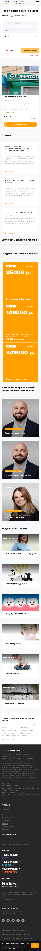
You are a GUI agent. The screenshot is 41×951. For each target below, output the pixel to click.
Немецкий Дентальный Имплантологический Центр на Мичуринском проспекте (17, 148)
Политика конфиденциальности (14, 930)
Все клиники (28, 939)
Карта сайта (6, 939)
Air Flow (5, 725)
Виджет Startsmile (7, 826)
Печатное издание (8, 815)
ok (18, 920)
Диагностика (25, 728)
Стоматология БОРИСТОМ (15, 97)
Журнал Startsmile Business (11, 818)
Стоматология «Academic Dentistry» (18, 212)
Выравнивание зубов (28, 725)
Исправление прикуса (10, 736)
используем (9, 944)
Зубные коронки (26, 730)
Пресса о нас (6, 821)
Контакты (5, 829)
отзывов (18, 101)
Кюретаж (23, 736)
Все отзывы (9, 171)
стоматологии (7, 757)
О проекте (5, 809)
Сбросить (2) (33, 56)
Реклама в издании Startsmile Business (15, 845)
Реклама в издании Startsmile (11, 842)
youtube (13, 920)
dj (3, 920)
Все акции (5, 257)
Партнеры (5, 823)
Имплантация (25, 733)
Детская (5, 728)
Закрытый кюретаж (9, 730)
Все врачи (17, 939)
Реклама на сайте (7, 839)
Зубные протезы (8, 733)
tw (22, 920)
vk (8, 920)
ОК (35, 946)
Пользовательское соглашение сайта (16, 935)
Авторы (4, 812)
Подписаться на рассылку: (11, 908)
